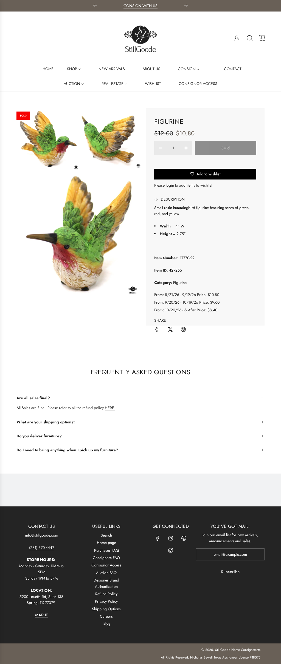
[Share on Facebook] (157, 330)
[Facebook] (157, 538)
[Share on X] (170, 330)
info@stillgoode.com (41, 535)
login (170, 185)
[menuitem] (44, 68)
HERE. (110, 408)
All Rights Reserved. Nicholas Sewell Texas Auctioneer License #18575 (210, 657)
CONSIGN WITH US (140, 5)
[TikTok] (171, 550)
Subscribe (230, 571)
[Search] (250, 38)
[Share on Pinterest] (183, 330)
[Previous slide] (95, 5)
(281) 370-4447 (41, 547)
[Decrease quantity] (160, 148)
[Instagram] (171, 538)
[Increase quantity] (186, 148)
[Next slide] (185, 5)
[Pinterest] (184, 538)
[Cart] (262, 38)
